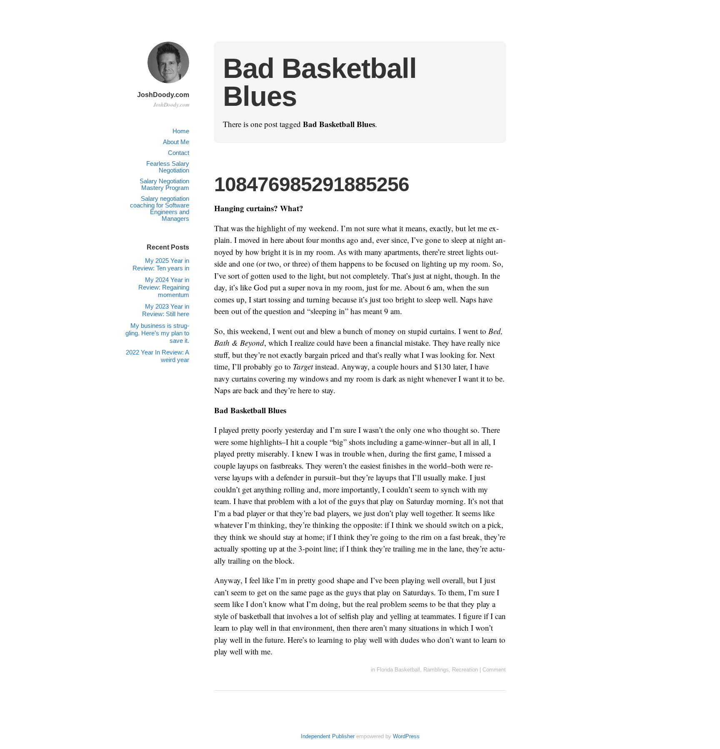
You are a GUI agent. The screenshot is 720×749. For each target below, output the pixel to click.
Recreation (465, 670)
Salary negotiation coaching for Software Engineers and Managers (159, 208)
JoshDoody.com (163, 94)
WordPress (406, 736)
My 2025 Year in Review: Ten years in (160, 264)
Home (180, 131)
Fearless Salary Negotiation (167, 167)
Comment (494, 670)
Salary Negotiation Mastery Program (164, 184)
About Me (176, 141)
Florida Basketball (398, 670)
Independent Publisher (328, 736)
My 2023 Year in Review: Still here (165, 310)
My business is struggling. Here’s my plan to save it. (157, 333)
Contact (178, 152)
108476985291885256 (311, 184)
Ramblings (436, 670)
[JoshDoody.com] (168, 84)
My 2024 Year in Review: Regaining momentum (163, 287)
